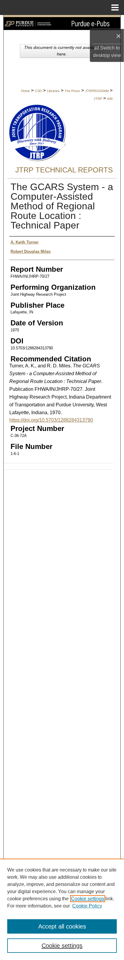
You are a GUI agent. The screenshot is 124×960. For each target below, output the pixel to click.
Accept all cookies (62, 926)
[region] (62, 909)
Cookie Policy (87, 905)
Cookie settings (87, 898)
